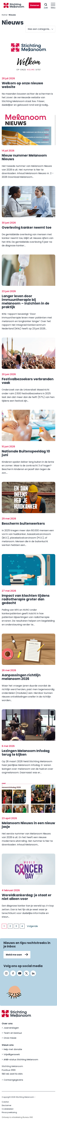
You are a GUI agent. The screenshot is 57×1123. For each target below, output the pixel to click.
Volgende (32, 926)
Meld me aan (14, 954)
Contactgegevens (13, 1079)
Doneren (34, 5)
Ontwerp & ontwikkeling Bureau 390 (17, 1117)
